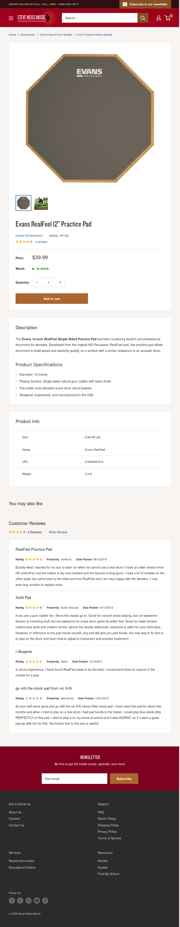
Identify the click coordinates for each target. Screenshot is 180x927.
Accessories (27, 34)
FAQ (101, 812)
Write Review (58, 532)
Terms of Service (109, 838)
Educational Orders (22, 867)
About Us (15, 812)
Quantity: (23, 282)
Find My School (108, 874)
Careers (14, 818)
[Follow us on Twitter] (20, 900)
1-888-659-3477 (68, 4)
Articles (103, 861)
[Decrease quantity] (37, 282)
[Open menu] (11, 18)
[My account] (159, 17)
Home (12, 34)
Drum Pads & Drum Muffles (56, 34)
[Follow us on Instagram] (28, 900)
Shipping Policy (108, 825)
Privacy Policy (107, 831)
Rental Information (21, 861)
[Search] (142, 18)
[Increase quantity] (60, 282)
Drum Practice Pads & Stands (94, 34)
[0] (167, 17)
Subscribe (124, 778)
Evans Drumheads (29, 235)
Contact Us (16, 825)
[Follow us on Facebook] (12, 900)
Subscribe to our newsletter (148, 4)
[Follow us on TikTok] (45, 900)
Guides (103, 867)
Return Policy (107, 818)
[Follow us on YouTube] (37, 900)
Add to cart (51, 298)
